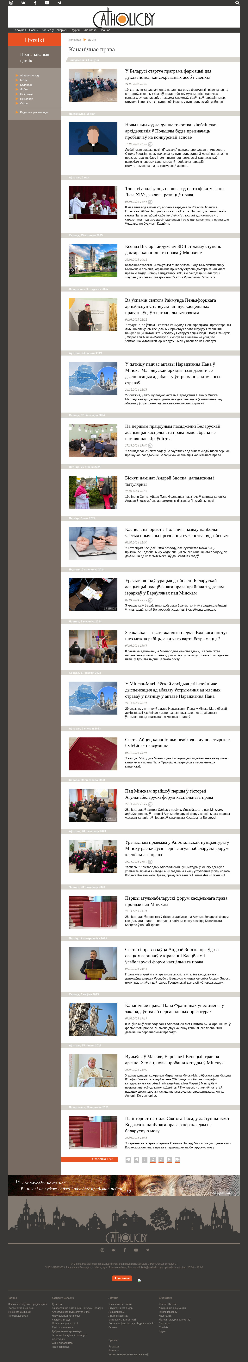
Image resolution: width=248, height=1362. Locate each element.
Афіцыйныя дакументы (172, 1308)
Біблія (24, 80)
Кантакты (113, 1350)
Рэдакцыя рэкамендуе (34, 112)
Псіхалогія (26, 98)
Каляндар (26, 84)
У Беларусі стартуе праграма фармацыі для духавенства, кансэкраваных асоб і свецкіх (168, 74)
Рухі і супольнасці (62, 1327)
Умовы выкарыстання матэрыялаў (128, 1354)
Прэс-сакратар (60, 1346)
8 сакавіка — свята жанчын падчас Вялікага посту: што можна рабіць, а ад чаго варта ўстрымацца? (176, 635)
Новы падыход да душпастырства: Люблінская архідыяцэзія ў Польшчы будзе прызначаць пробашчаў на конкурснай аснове (171, 130)
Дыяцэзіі (57, 1304)
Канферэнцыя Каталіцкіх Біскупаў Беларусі (77, 1308)
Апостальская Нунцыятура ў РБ (71, 1311)
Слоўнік (163, 1327)
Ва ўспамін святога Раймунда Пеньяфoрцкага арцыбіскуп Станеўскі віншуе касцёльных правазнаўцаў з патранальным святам (170, 306)
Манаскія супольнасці (65, 1323)
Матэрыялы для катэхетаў (174, 1319)
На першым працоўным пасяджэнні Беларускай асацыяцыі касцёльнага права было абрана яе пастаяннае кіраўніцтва (172, 432)
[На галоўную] (124, 17)
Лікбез (24, 89)
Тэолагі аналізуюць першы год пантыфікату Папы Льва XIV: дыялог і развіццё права (174, 191)
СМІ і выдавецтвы (62, 1342)
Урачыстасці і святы (120, 1304)
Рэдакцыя (114, 1346)
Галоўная (20, 30)
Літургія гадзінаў (118, 1315)
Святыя (112, 1327)
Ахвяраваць (122, 1278)
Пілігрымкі (26, 94)
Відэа (162, 1331)
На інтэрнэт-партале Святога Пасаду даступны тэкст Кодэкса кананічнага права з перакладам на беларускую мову (177, 1124)
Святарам (164, 1323)
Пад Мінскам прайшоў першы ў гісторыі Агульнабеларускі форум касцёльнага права (169, 794)
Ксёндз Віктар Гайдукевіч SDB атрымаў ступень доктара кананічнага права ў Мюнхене (173, 249)
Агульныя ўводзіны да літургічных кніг (131, 1323)
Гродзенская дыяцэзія (21, 1308)
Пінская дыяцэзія (18, 1315)
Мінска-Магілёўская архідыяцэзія (27, 1304)
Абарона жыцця (30, 75)
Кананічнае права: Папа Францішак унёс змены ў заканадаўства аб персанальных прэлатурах (174, 1008)
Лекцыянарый (116, 1311)
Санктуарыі (58, 1339)
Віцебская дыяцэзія (19, 1311)
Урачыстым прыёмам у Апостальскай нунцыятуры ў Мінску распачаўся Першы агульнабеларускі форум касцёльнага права (177, 848)
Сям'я (24, 103)
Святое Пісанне (168, 1304)
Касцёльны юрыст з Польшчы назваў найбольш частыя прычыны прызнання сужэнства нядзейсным (177, 532)
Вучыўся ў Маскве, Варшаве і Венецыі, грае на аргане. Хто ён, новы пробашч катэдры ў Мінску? (174, 1059)
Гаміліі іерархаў (168, 1311)
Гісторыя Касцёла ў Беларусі (69, 1335)
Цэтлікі (34, 39)
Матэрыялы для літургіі (122, 1319)
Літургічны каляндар (120, 1308)
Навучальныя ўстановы (66, 1315)
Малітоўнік (165, 1315)
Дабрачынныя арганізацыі (67, 1331)
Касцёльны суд (61, 1319)
